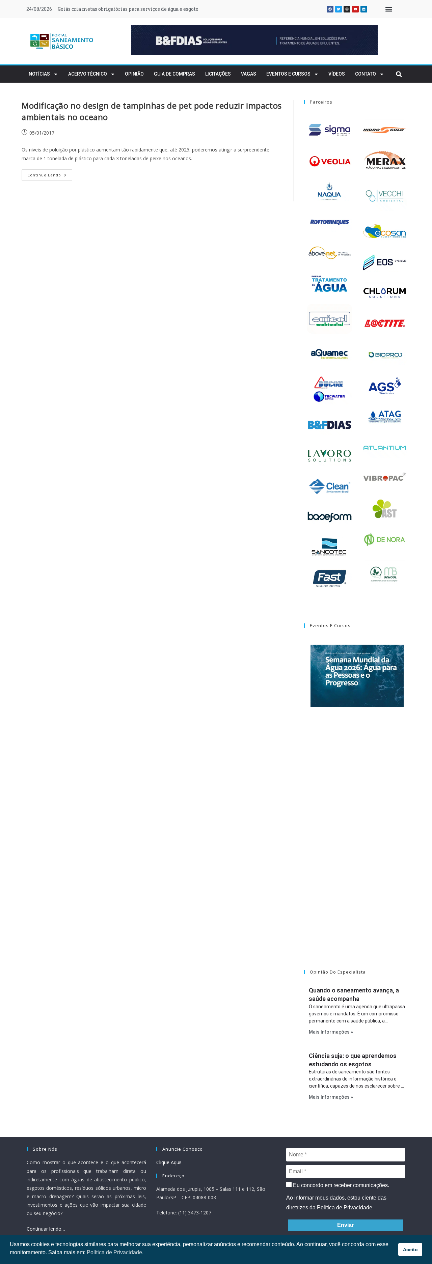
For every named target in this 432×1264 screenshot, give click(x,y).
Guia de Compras (174, 74)
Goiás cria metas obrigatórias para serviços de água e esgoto (128, 9)
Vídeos (336, 74)
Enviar (345, 1225)
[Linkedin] (363, 9)
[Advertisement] (357, 847)
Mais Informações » (331, 1032)
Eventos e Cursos (288, 74)
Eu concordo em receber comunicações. (340, 1185)
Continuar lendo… (46, 1229)
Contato (365, 74)
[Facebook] (330, 9)
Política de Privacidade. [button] (115, 1252)
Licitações (218, 74)
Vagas (248, 74)
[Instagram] (347, 9)
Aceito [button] (410, 1249)
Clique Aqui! (168, 1162)
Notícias (39, 74)
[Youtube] (355, 9)
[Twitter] (338, 9)
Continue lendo (49, 173)
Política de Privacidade (344, 1207)
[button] (388, 9)
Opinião (134, 74)
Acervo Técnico (87, 74)
